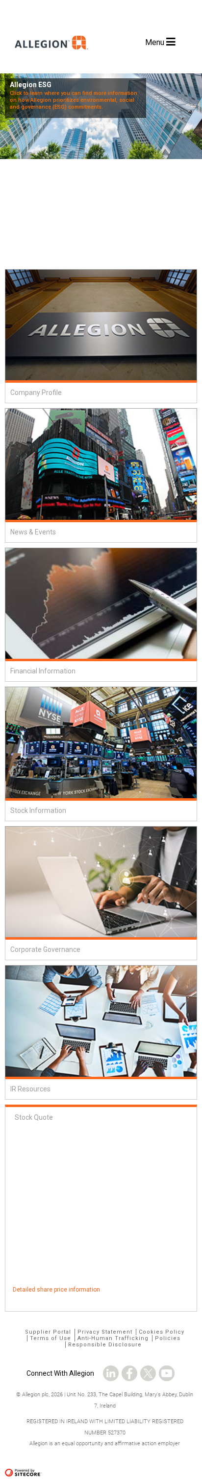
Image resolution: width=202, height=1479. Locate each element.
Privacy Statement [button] (104, 1332)
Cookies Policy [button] (161, 1332)
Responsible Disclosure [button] (105, 1344)
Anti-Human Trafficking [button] (113, 1338)
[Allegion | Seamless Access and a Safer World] (49, 60)
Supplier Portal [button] (48, 1332)
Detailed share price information (56, 1289)
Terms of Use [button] (50, 1338)
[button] (111, 1370)
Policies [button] (167, 1338)
